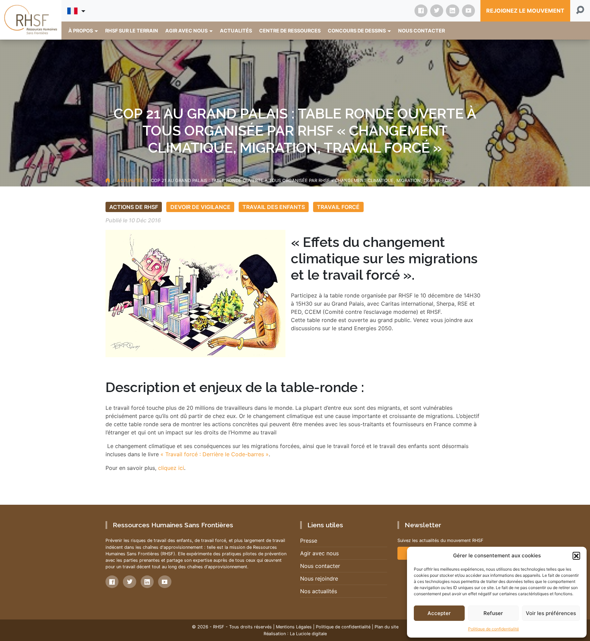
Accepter (439, 613)
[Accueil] (108, 180)
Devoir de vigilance (200, 207)
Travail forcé (338, 207)
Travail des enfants (273, 207)
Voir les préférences (551, 613)
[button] (576, 555)
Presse (308, 540)
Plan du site (386, 626)
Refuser (493, 613)
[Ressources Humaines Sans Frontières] (30, 19)
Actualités (130, 180)
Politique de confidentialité (493, 628)
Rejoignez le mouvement (525, 10)
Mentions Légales (294, 626)
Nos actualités (318, 591)
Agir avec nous (319, 553)
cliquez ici (170, 467)
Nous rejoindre (319, 578)
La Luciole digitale (308, 633)
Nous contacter (320, 565)
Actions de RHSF (133, 207)
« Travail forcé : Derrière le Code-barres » (214, 454)
